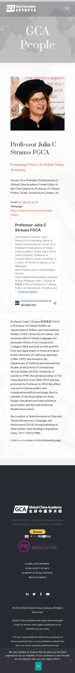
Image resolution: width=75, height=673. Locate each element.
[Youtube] (48, 594)
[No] (70, 660)
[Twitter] (34, 594)
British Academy (37, 577)
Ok (38, 666)
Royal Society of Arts (37, 568)
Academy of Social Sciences (37, 572)
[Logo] (21, 8)
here (19, 440)
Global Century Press (37, 563)
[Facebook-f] (41, 594)
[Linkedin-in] (27, 594)
